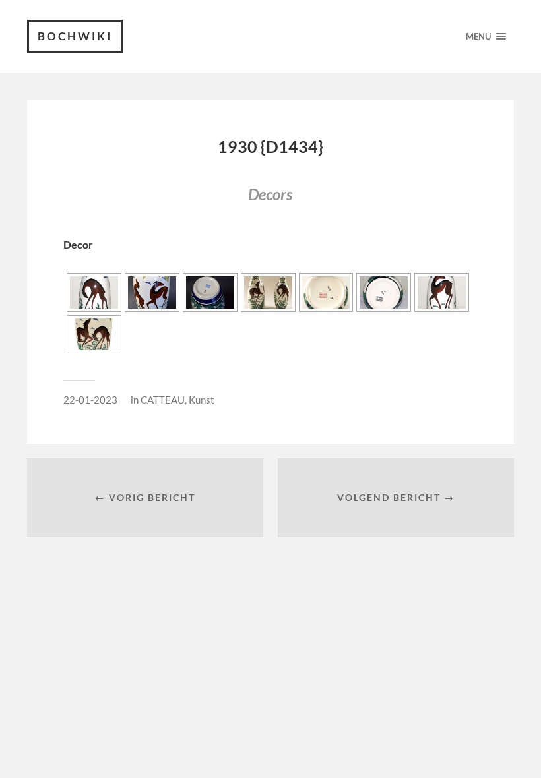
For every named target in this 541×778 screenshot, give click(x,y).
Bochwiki (75, 36)
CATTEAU (163, 399)
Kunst (201, 399)
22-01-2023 (90, 399)
